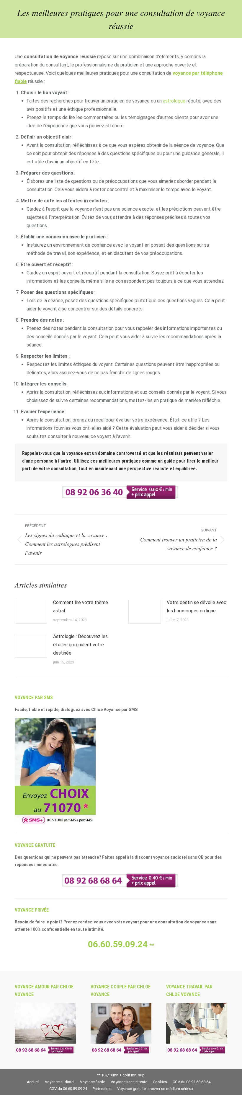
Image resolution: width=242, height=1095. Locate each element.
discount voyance (152, 857)
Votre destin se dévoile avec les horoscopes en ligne (196, 607)
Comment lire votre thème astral (80, 607)
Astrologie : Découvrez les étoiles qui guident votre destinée (80, 645)
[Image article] (31, 612)
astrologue (174, 101)
